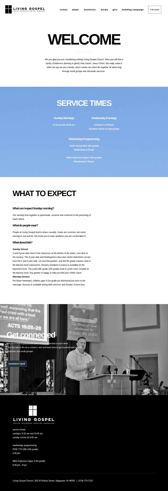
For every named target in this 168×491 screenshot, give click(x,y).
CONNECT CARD (17, 363)
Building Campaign (133, 10)
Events (64, 10)
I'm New (154, 10)
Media (104, 10)
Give (114, 10)
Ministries (90, 10)
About (75, 10)
